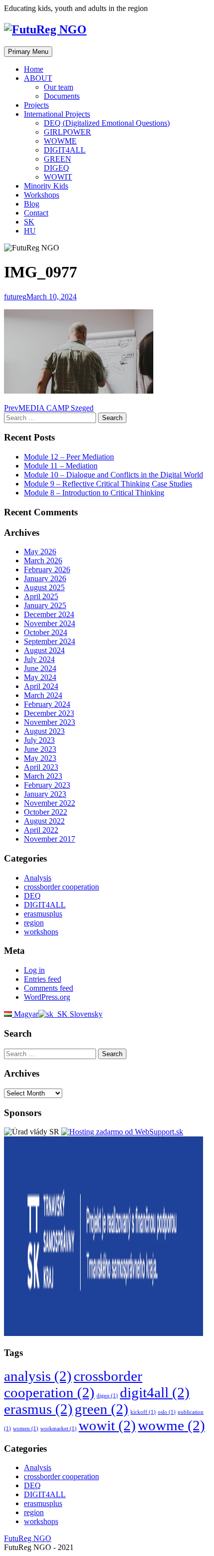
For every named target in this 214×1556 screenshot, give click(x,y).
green (101, 1409)
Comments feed (48, 988)
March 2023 (43, 776)
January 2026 (45, 578)
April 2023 (41, 767)
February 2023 (47, 785)
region (34, 922)
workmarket (58, 1428)
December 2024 (49, 614)
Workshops (41, 195)
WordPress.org (47, 997)
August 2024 (44, 650)
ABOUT (38, 78)
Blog (31, 204)
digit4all (155, 1392)
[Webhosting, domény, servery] (122, 1131)
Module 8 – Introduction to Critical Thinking (94, 492)
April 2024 (41, 686)
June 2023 (40, 749)
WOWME (60, 141)
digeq (107, 1395)
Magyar (25, 1014)
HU (30, 230)
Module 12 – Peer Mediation (69, 456)
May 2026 (40, 551)
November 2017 (49, 839)
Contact (36, 213)
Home (33, 69)
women (25, 1428)
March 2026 (43, 560)
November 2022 (49, 803)
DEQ (32, 895)
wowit (107, 1425)
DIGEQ (56, 168)
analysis (38, 1376)
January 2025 (45, 605)
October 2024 (45, 632)
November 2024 (49, 623)
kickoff (143, 1412)
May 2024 (40, 677)
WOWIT (58, 177)
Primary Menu (28, 51)
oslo (167, 1412)
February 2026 (47, 569)
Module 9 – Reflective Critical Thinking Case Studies (108, 483)
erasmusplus (43, 913)
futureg (15, 296)
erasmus (38, 1409)
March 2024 (43, 695)
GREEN (57, 159)
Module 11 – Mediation (61, 465)
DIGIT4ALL (65, 150)
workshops (41, 931)
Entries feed (42, 979)
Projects (36, 105)
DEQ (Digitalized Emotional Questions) (107, 123)
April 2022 (41, 830)
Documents (62, 96)
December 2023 (49, 713)
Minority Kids (46, 186)
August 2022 (44, 821)
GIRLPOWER (67, 132)
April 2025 (41, 596)
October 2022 (45, 812)
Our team (58, 87)
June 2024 (40, 668)
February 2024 (47, 704)
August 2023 (44, 731)
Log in (34, 970)
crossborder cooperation (61, 887)
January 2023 (45, 794)
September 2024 (49, 641)
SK (29, 222)
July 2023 (39, 740)
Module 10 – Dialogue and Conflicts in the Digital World (113, 474)
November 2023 (49, 722)
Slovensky (85, 1014)
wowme (171, 1425)
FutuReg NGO (27, 1538)
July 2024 (39, 659)
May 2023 (40, 758)
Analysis (37, 878)
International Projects (57, 114)
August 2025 (44, 587)
